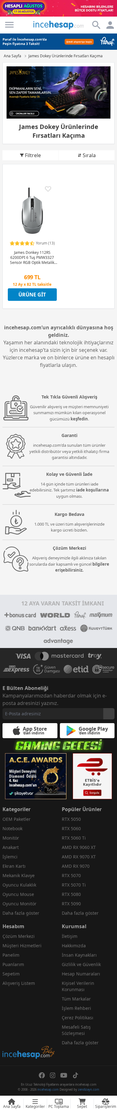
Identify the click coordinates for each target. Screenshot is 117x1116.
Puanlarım (13, 964)
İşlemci (9, 857)
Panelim (10, 955)
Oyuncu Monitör (19, 904)
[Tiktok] (75, 1075)
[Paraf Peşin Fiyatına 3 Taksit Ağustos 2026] (58, 41)
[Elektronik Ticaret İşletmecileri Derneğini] (76, 669)
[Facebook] (42, 1075)
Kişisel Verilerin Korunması (78, 986)
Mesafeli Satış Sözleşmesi (76, 1030)
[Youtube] (63, 1075)
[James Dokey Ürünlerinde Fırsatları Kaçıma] (58, 92)
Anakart (10, 847)
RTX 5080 (71, 894)
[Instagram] (53, 1075)
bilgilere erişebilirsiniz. (82, 567)
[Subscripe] (109, 713)
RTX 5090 (71, 904)
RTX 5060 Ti (74, 838)
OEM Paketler (16, 819)
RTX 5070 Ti (74, 885)
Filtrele (33, 155)
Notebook (12, 828)
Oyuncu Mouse (18, 894)
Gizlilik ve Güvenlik (81, 964)
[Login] (9, 25)
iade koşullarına (92, 490)
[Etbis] (92, 776)
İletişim (69, 936)
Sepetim (11, 974)
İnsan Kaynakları (79, 955)
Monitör (10, 838)
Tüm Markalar (76, 999)
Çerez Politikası (77, 1018)
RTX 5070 (71, 875)
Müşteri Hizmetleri (21, 946)
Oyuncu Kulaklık (19, 885)
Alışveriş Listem (18, 983)
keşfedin (79, 419)
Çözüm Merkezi (18, 936)
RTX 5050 (71, 819)
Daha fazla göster (20, 913)
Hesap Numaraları (81, 974)
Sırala (89, 155)
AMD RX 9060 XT (79, 847)
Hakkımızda (74, 946)
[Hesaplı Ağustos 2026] (58, 8)
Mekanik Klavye (18, 875)
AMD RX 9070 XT (79, 857)
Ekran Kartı (14, 866)
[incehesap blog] (29, 1024)
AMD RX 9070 (76, 866)
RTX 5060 (71, 828)
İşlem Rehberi (76, 1008)
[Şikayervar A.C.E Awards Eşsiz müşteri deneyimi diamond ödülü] (35, 776)
